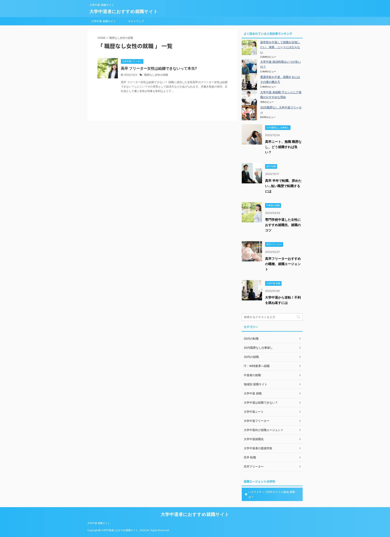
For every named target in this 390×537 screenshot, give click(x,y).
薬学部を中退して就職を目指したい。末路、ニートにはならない (280, 47)
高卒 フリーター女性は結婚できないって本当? (159, 68)
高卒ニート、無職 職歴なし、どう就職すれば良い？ (283, 147)
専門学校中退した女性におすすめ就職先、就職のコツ (283, 225)
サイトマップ (136, 21)
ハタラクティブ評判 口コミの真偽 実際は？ (271, 494)
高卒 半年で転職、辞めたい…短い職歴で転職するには (283, 186)
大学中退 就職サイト (103, 21)
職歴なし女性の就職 (156, 74)
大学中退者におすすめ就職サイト (123, 11)
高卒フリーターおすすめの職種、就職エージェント (283, 264)
